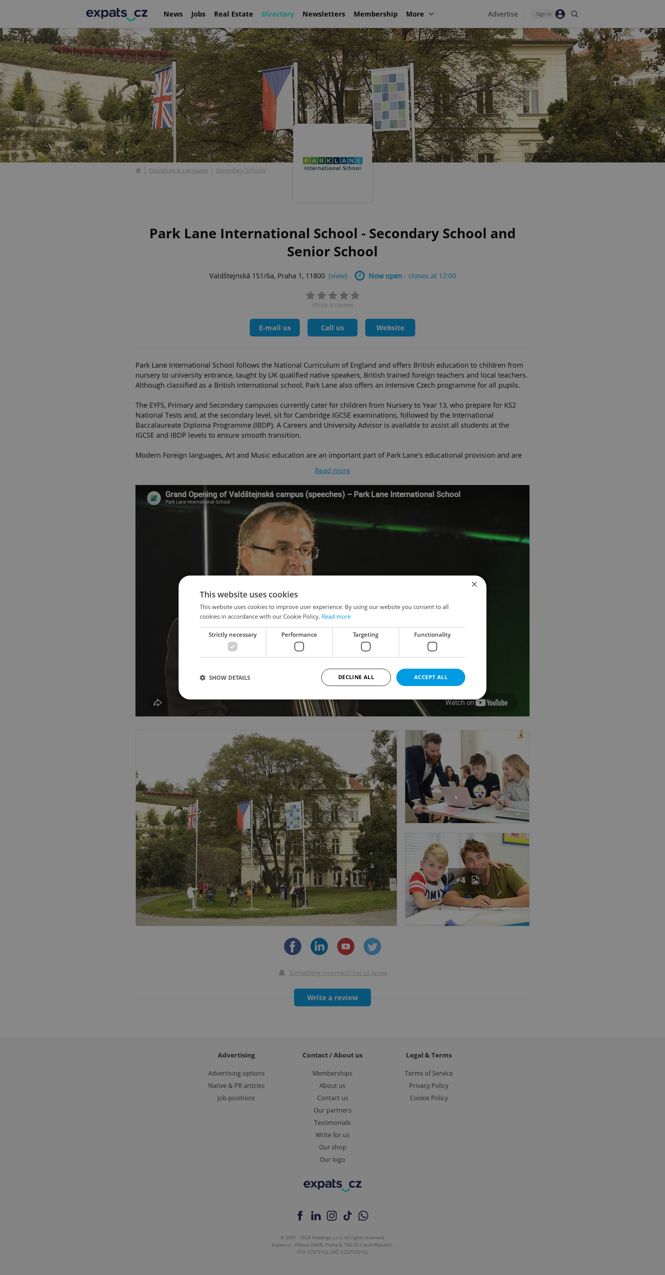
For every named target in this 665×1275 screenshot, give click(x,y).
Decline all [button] (356, 677)
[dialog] (332, 637)
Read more (336, 616)
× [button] (474, 584)
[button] (225, 677)
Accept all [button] (431, 677)
